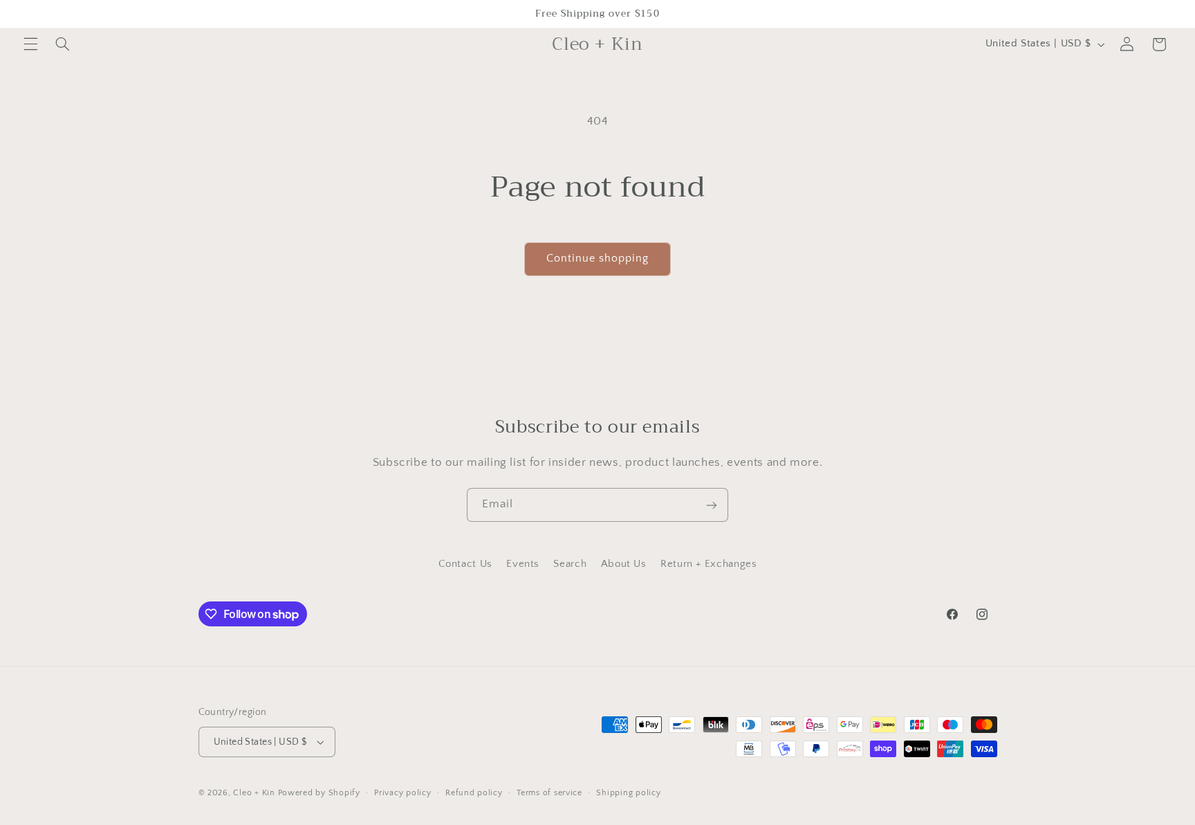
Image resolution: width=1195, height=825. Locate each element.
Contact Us (465, 564)
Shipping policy (628, 792)
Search (569, 564)
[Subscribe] (712, 505)
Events (522, 564)
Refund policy (474, 792)
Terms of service (549, 792)
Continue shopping (597, 258)
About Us (624, 564)
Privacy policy (402, 792)
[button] (30, 44)
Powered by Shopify (319, 792)
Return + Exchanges (708, 564)
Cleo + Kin (254, 792)
